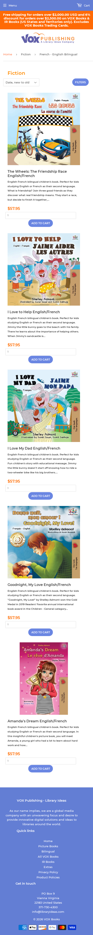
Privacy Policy (48, 872)
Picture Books (48, 846)
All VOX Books (48, 856)
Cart (86, 5)
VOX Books (52, 919)
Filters (80, 82)
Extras (48, 867)
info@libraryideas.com (48, 911)
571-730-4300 (48, 907)
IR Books (48, 861)
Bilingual (48, 851)
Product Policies (48, 877)
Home (7, 54)
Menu (13, 5)
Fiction (26, 54)
